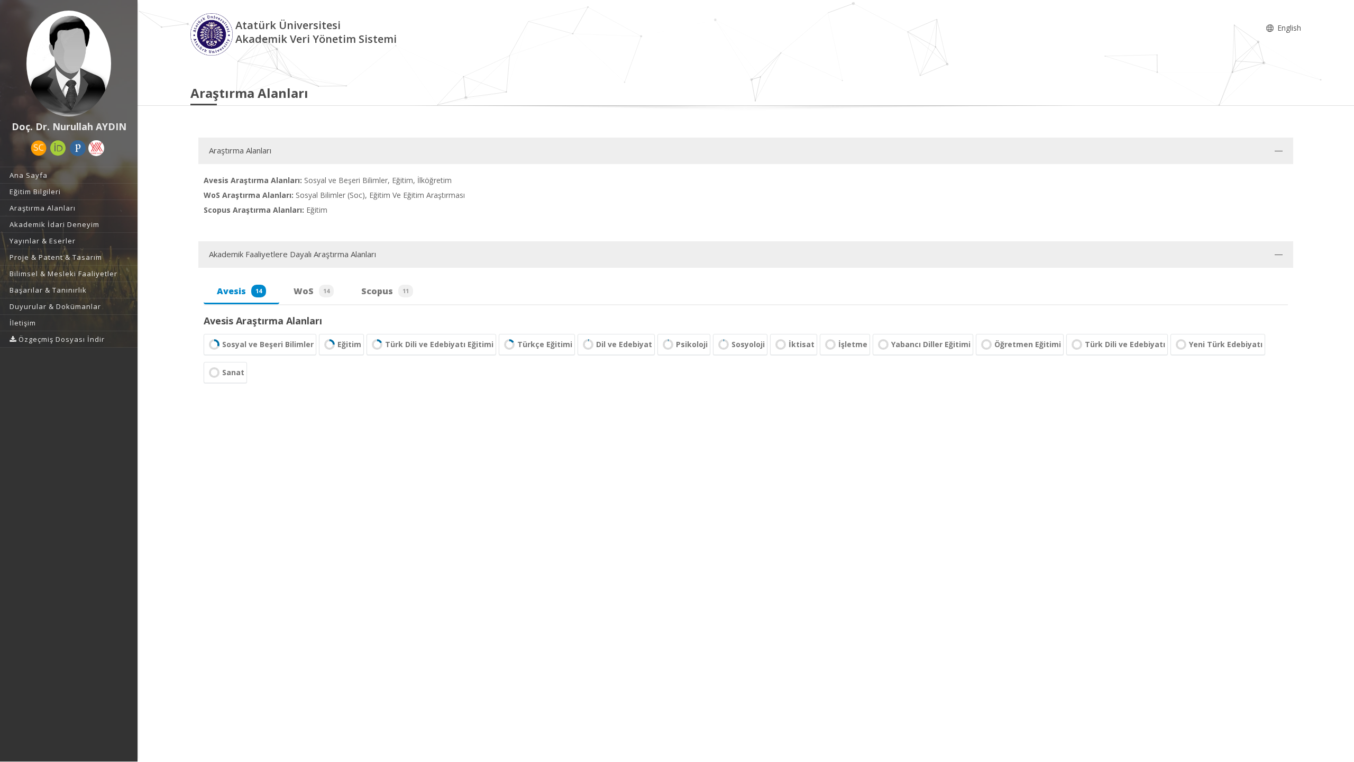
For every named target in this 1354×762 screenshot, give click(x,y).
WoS (312, 291)
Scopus (385, 291)
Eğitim (349, 344)
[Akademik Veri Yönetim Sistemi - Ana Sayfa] (212, 34)
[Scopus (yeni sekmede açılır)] (39, 148)
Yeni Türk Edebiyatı (1225, 344)
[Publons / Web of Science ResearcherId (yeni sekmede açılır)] (78, 148)
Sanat (233, 372)
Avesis (239, 291)
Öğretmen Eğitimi (1027, 344)
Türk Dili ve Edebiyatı (1125, 344)
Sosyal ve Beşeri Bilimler (268, 344)
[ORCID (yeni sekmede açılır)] (58, 148)
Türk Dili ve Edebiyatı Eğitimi (439, 344)
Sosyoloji (748, 344)
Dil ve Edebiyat (624, 344)
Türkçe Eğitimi (544, 344)
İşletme (852, 344)
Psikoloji (692, 344)
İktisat (802, 344)
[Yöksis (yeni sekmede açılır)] (96, 148)
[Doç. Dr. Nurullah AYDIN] (69, 63)
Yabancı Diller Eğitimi (931, 344)
